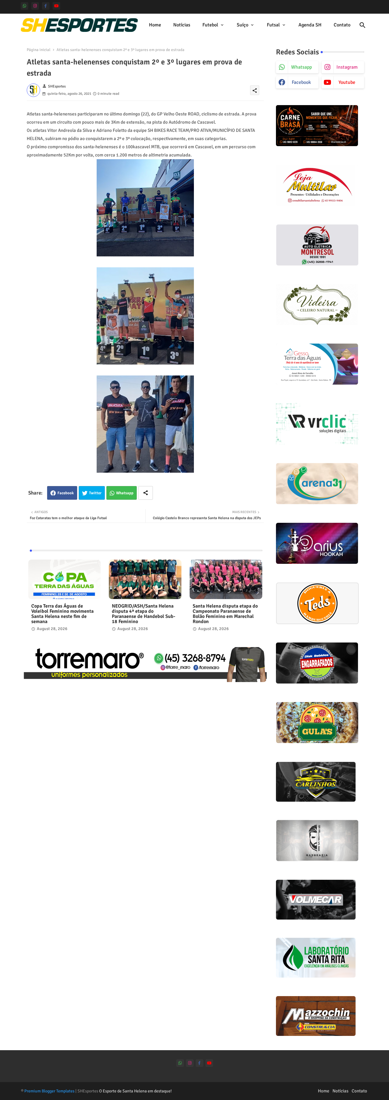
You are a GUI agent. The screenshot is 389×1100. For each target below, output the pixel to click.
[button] (362, 25)
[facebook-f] (46, 6)
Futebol (210, 25)
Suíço (242, 25)
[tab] (155, 25)
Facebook (65, 493)
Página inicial (38, 49)
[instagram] (35, 6)
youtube (347, 82)
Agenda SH (310, 25)
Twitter (95, 493)
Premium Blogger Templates (49, 1091)
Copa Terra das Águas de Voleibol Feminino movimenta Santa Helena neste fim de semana (62, 614)
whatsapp (301, 67)
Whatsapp (124, 493)
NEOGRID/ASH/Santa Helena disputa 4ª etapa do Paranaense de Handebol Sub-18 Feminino (143, 614)
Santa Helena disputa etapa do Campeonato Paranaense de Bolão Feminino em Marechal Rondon (225, 614)
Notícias (181, 25)
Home (155, 25)
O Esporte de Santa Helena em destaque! (135, 1091)
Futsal (273, 25)
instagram (347, 67)
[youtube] (56, 6)
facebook (301, 82)
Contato (342, 25)
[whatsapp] (24, 6)
